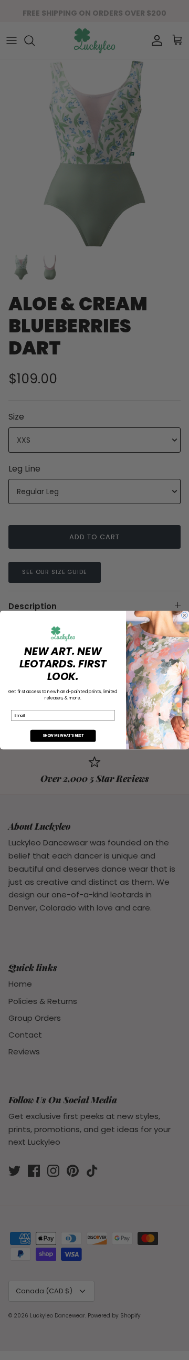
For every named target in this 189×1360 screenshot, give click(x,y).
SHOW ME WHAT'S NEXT (63, 736)
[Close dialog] (185, 615)
